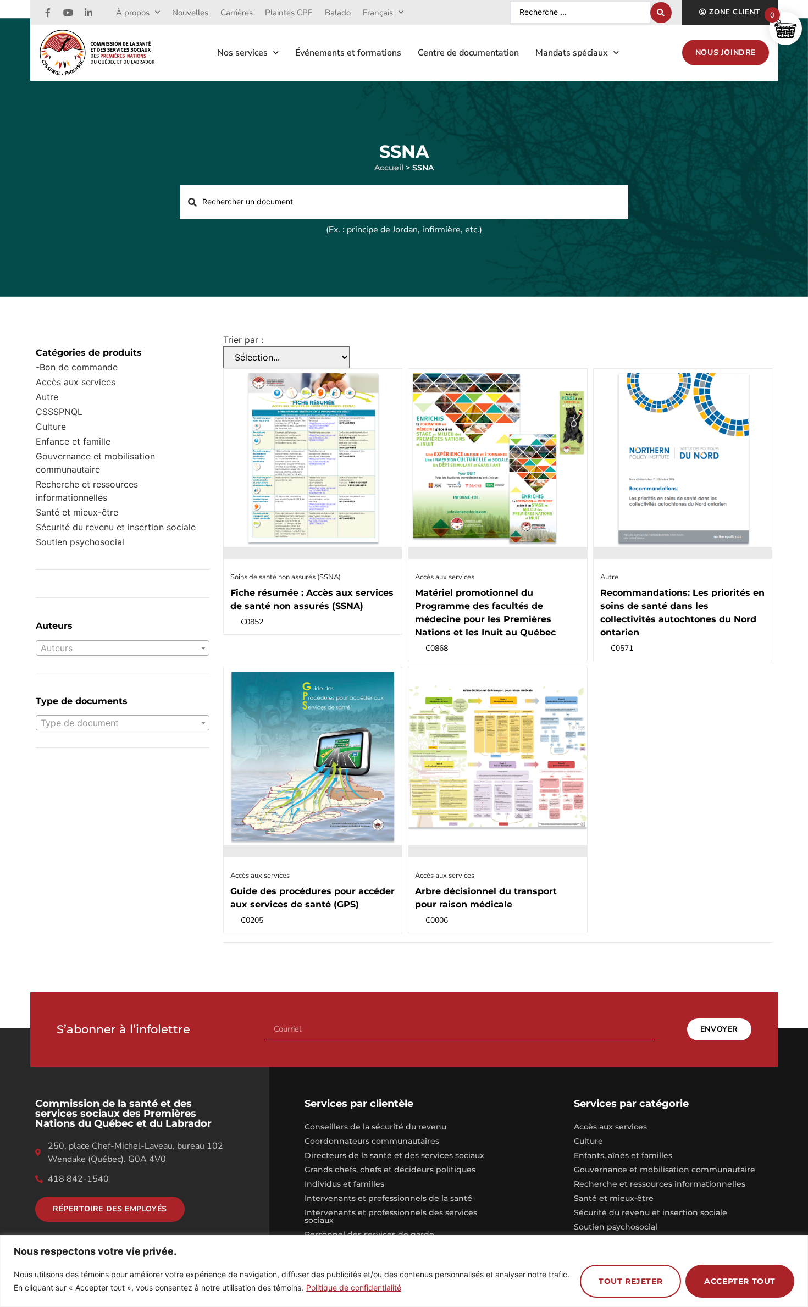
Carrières (236, 12)
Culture (51, 426)
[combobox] (122, 648)
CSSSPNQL (59, 411)
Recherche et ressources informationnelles (87, 491)
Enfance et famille (73, 441)
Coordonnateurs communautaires (372, 1141)
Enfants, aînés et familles (623, 1155)
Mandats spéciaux (571, 53)
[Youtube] (68, 12)
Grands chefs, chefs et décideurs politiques (390, 1170)
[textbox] (122, 648)
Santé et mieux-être (614, 1198)
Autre (47, 396)
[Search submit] (661, 12)
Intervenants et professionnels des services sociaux (391, 1216)
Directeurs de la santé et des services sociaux (394, 1155)
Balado (338, 12)
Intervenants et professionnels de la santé (388, 1198)
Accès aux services (75, 381)
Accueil (388, 167)
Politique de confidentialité (353, 1287)
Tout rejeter (630, 1281)
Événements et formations (348, 53)
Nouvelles (190, 12)
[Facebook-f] (48, 12)
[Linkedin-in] (88, 12)
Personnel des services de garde (369, 1234)
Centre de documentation (468, 53)
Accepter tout (740, 1281)
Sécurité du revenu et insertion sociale (116, 527)
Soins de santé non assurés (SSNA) (285, 577)
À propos (133, 12)
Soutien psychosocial (80, 541)
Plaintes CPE (289, 12)
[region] (404, 1271)
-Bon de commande (77, 367)
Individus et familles (344, 1184)
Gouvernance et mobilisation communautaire (95, 463)
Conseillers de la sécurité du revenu (375, 1127)
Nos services (242, 53)
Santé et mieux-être (77, 512)
